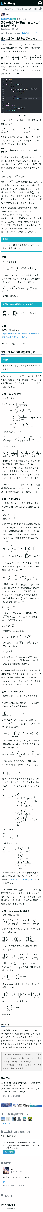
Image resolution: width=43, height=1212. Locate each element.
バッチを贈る (9, 1152)
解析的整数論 (8, 29)
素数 (17, 29)
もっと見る (5, 1123)
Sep (7, 14)
